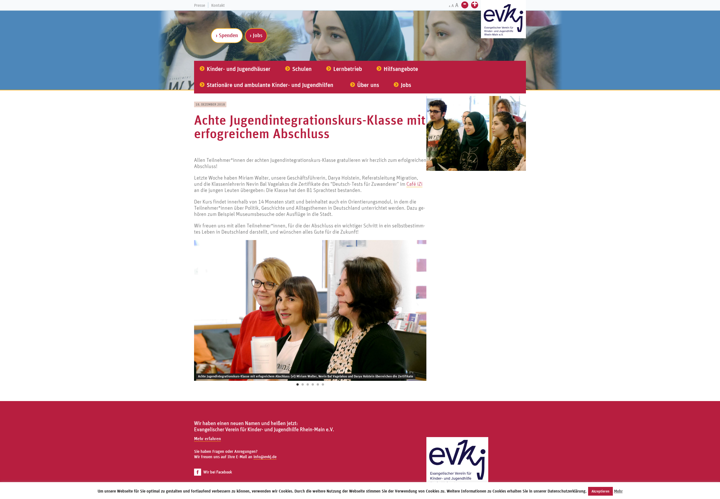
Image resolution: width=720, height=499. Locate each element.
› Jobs (256, 35)
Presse (199, 5)
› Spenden (227, 35)
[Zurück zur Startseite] (457, 468)
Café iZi (414, 184)
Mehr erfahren (207, 438)
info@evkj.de (264, 456)
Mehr (618, 491)
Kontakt (218, 5)
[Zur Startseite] (503, 19)
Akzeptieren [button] (600, 491)
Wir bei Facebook (217, 472)
